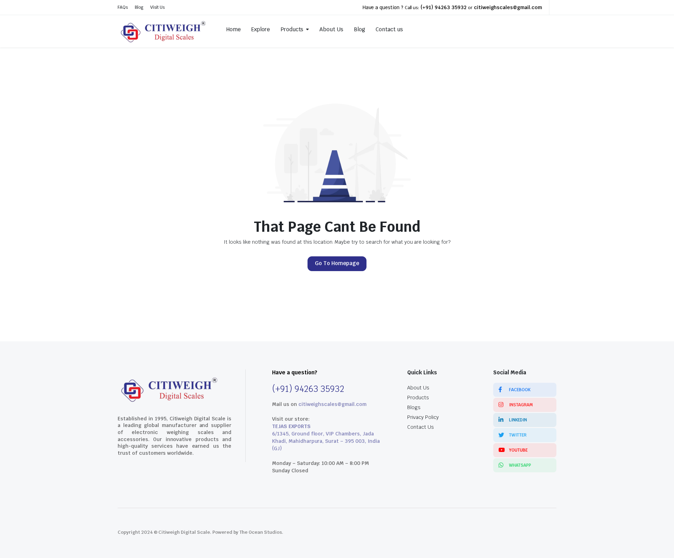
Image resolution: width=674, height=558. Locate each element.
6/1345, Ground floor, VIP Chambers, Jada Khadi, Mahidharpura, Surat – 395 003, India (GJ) (326, 441)
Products (292, 29)
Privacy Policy (423, 417)
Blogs (414, 407)
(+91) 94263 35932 (444, 7)
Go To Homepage (337, 263)
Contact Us (420, 427)
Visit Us (157, 7)
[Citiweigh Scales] (164, 29)
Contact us (389, 29)
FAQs (123, 7)
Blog (139, 7)
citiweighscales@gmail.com (508, 7)
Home (233, 29)
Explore (260, 29)
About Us (331, 29)
